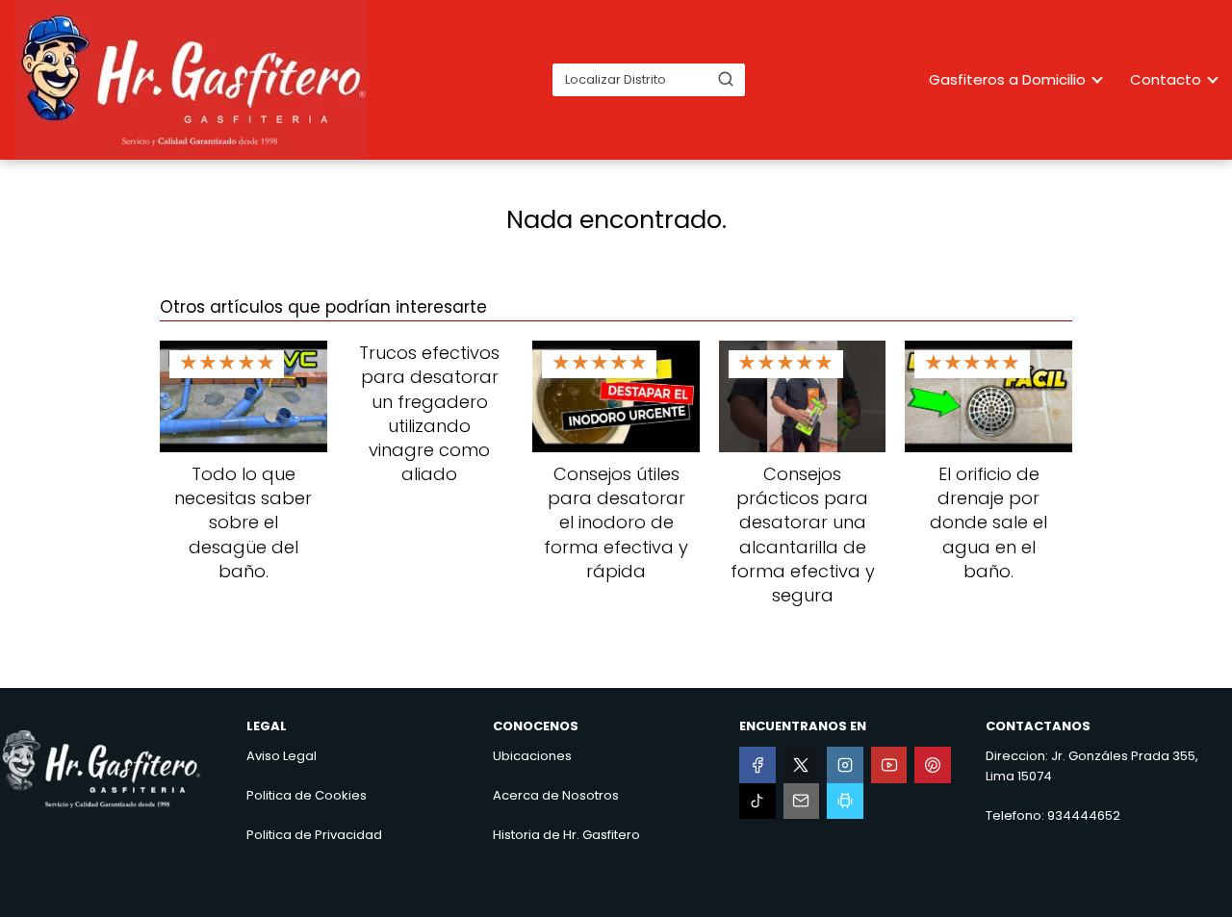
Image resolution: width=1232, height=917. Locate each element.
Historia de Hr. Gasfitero (566, 835)
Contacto (1165, 79)
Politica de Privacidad (314, 835)
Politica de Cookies (306, 795)
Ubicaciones (532, 756)
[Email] (801, 801)
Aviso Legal (281, 756)
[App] (845, 801)
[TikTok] (757, 801)
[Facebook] (757, 765)
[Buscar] (725, 79)
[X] (801, 765)
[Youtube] (889, 765)
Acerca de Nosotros (556, 795)
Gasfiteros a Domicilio (1007, 79)
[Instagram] (845, 765)
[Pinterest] (932, 765)
